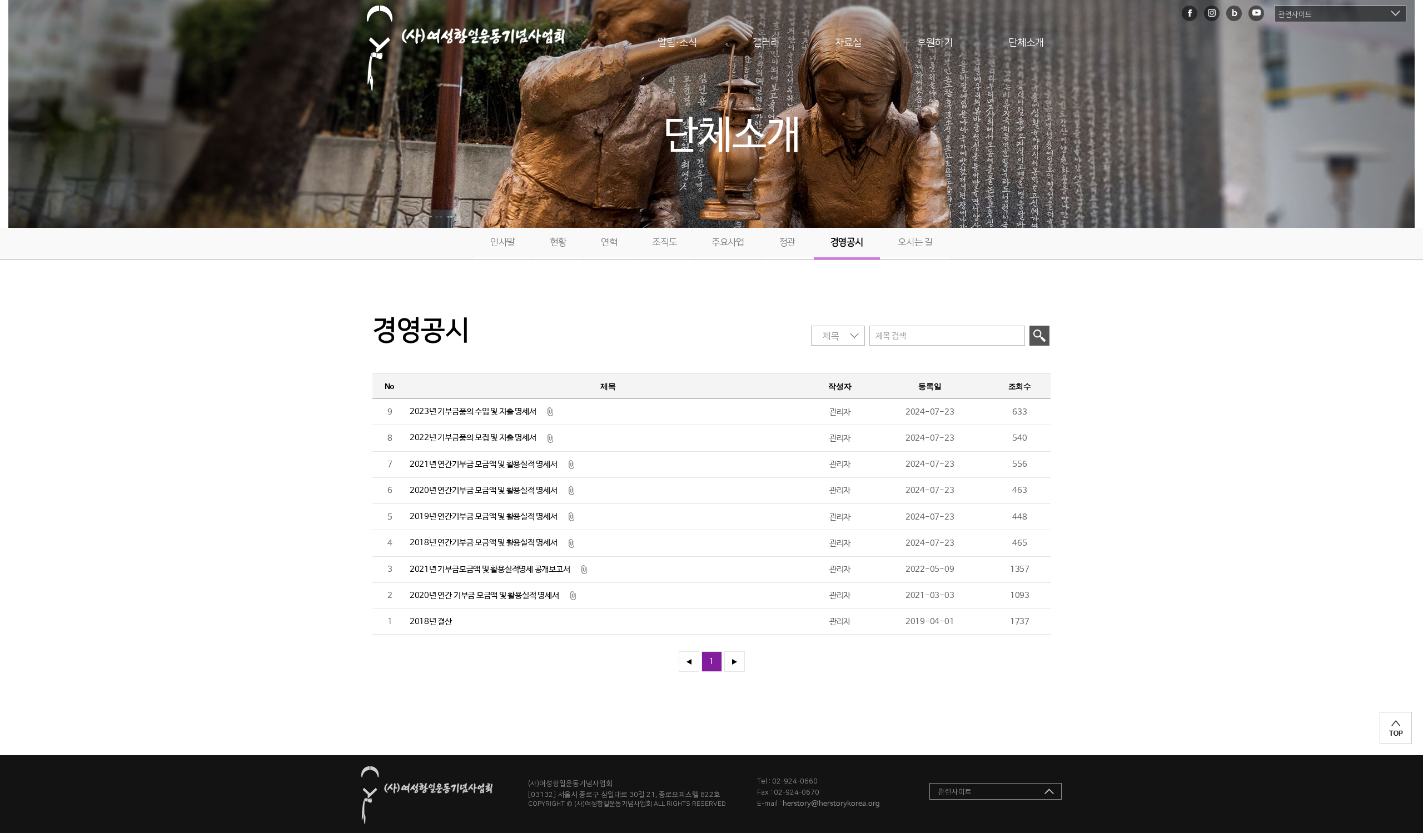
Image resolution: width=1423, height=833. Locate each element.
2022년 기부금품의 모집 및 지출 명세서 (473, 437)
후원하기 (935, 42)
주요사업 (728, 242)
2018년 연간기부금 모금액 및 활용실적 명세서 (484, 542)
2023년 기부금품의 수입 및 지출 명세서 (473, 411)
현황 (558, 242)
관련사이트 (1295, 14)
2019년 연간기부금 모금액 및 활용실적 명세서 (484, 516)
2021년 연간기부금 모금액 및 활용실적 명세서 (484, 464)
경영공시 (846, 242)
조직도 (664, 242)
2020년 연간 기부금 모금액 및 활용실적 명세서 (484, 595)
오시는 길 (915, 242)
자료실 (848, 42)
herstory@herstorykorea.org (831, 804)
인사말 (502, 242)
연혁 (609, 242)
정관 (787, 242)
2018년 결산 (431, 621)
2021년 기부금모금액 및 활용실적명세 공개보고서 (490, 569)
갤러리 (766, 42)
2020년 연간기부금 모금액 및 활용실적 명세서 (484, 490)
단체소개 (1026, 42)
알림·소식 (677, 42)
